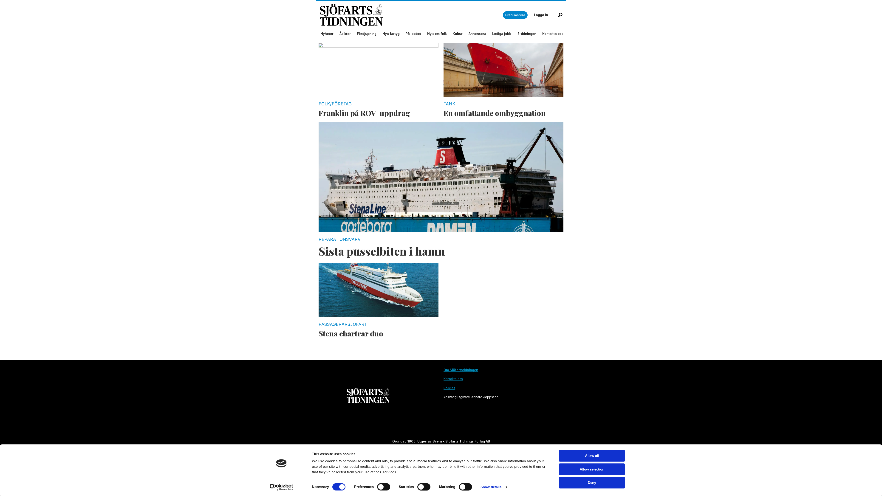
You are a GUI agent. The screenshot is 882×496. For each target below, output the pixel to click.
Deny (592, 483)
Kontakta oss (552, 34)
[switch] (383, 486)
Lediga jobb (501, 34)
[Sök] (560, 15)
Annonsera (477, 34)
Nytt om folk (437, 34)
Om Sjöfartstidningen (461, 370)
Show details (491, 487)
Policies (449, 388)
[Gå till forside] (411, 15)
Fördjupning (366, 34)
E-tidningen (526, 34)
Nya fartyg (391, 34)
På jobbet (413, 34)
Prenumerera (515, 15)
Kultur (458, 34)
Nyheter (327, 34)
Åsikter (345, 34)
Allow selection (592, 469)
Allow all (592, 456)
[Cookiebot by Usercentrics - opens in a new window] (281, 487)
